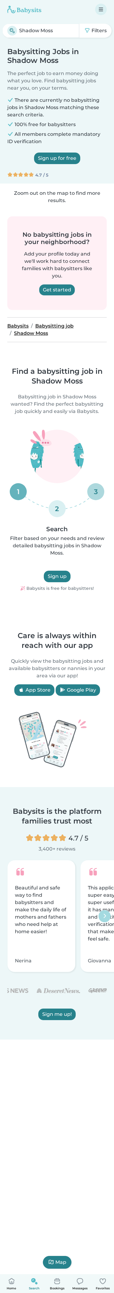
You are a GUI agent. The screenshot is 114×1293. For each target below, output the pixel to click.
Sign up (57, 576)
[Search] (12, 31)
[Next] (104, 916)
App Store (37, 690)
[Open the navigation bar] (101, 9)
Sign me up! (57, 1014)
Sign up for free (57, 158)
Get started (57, 290)
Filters (98, 30)
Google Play (81, 690)
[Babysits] (24, 9)
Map (60, 1262)
